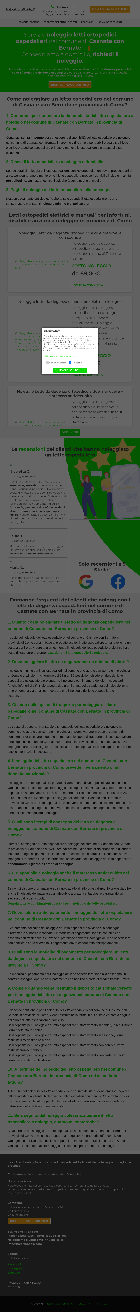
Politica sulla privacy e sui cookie (59, 356)
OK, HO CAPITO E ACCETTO (70, 370)
